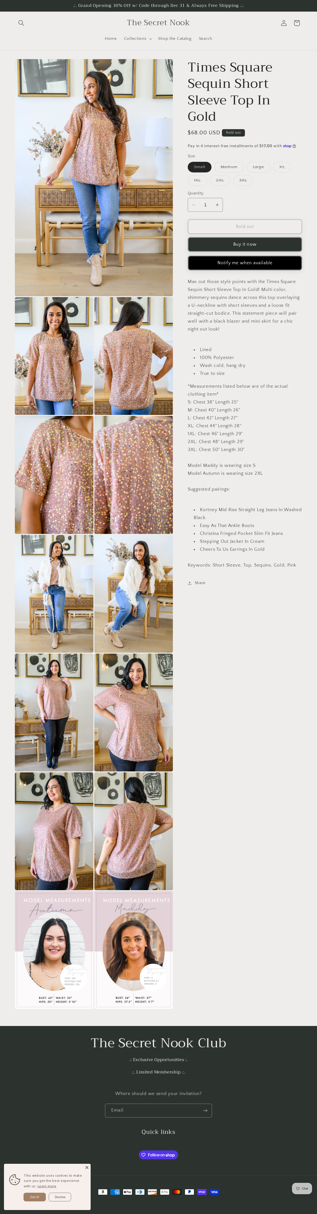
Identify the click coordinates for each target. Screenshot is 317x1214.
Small (202, 168)
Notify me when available (245, 263)
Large (261, 168)
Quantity (196, 193)
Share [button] (200, 583)
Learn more (47, 1186)
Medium (232, 168)
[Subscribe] (205, 1111)
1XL (200, 182)
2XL (223, 182)
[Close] (86, 1167)
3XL (246, 182)
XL (285, 168)
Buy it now (245, 244)
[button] (21, 23)
